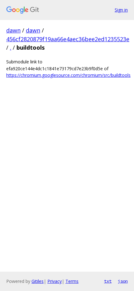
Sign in (121, 10)
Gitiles (37, 281)
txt (108, 281)
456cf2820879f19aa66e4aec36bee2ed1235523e (67, 39)
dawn (13, 30)
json (123, 281)
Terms (72, 281)
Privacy (54, 281)
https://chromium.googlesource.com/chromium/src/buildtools (68, 75)
